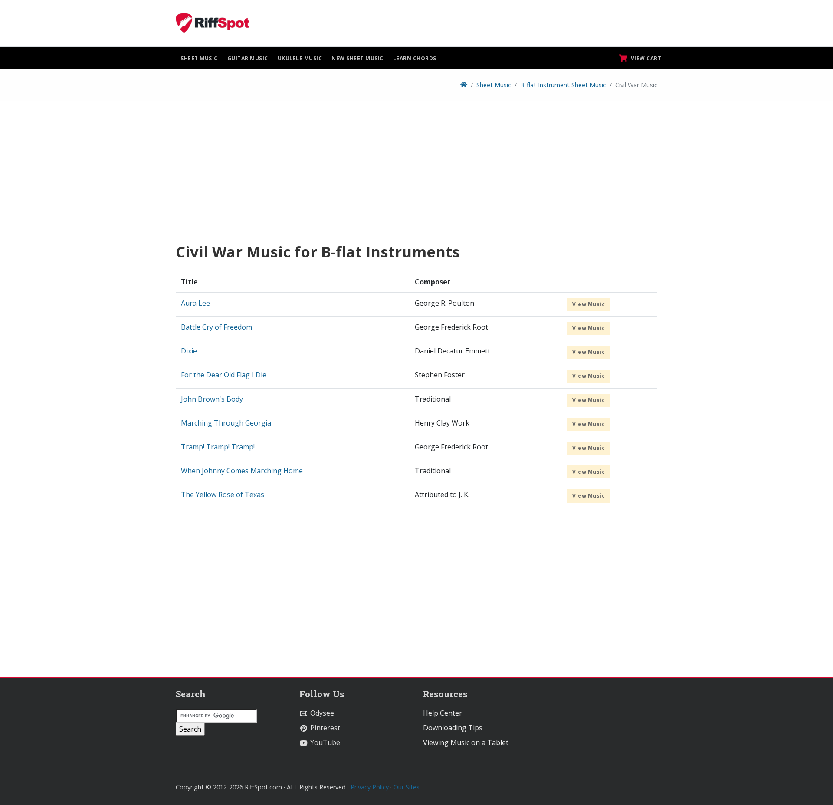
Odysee (321, 713)
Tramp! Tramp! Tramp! (218, 447)
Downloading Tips (452, 727)
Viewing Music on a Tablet (465, 742)
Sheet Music (199, 58)
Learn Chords (414, 58)
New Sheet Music (357, 58)
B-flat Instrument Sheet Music (563, 85)
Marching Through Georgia (226, 423)
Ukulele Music (300, 58)
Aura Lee (195, 303)
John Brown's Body (212, 399)
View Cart (645, 58)
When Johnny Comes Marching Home (242, 470)
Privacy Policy (370, 787)
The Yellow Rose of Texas (222, 494)
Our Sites (407, 787)
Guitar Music (247, 58)
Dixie (189, 351)
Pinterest (324, 727)
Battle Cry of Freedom (216, 327)
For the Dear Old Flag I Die (223, 374)
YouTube (324, 742)
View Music (588, 304)
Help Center (442, 713)
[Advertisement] (416, 175)
